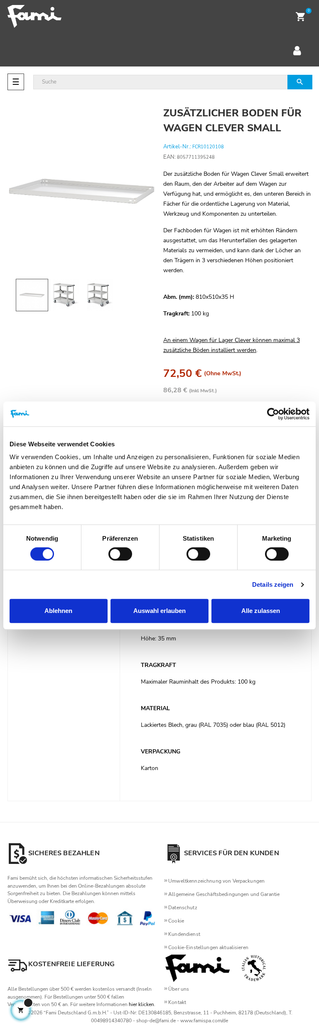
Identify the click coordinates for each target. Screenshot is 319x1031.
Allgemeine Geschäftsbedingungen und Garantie (224, 894)
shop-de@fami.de (156, 1020)
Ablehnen (58, 610)
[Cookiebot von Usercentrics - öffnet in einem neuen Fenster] (273, 414)
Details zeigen (272, 584)
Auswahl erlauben (159, 610)
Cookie (176, 921)
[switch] (120, 554)
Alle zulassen (260, 610)
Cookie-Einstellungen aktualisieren (208, 947)
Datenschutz (182, 907)
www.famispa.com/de (204, 1020)
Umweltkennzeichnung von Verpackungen (216, 881)
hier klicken (141, 1004)
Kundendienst (184, 934)
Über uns (178, 989)
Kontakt (177, 1002)
